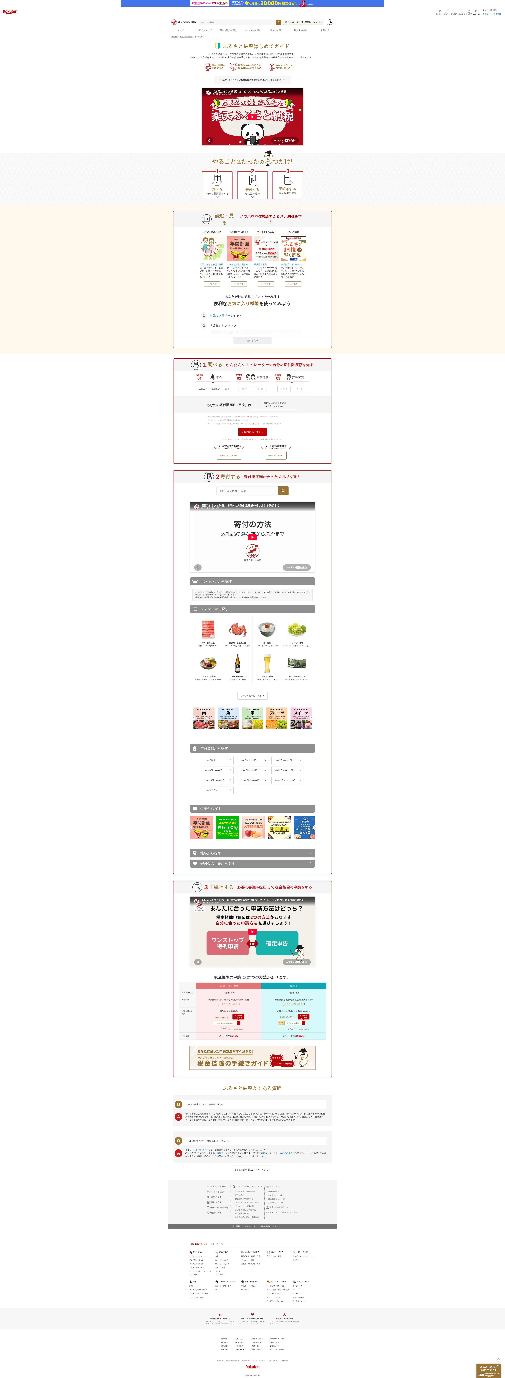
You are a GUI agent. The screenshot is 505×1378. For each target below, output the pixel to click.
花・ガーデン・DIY (274, 1297)
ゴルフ (217, 1290)
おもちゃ (296, 1260)
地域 (263, 1153)
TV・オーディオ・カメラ (198, 1290)
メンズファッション (196, 1260)
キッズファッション (196, 1264)
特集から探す (215, 1213)
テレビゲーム (297, 1286)
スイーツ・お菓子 (221, 1260)
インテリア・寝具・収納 (275, 1286)
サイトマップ (250, 1226)
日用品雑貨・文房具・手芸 (250, 1256)
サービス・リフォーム (275, 1301)
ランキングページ (202, 1150)
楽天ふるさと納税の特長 (211, 264)
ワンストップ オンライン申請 (247, 1202)
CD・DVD (296, 1290)
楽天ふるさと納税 (186, 37)
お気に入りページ (222, 315)
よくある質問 (234, 1226)
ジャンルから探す (217, 1192)
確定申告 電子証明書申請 (245, 1210)
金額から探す (215, 1197)
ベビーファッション (196, 1268)
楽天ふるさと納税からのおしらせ (283, 1212)
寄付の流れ (239, 1195)
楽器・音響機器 (298, 1297)
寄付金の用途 (286, 1153)
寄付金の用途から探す (219, 1207)
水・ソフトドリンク (222, 1264)
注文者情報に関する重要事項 (247, 1217)
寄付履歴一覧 (273, 1191)
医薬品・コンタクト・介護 (250, 1264)
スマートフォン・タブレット (199, 1293)
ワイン (217, 1271)
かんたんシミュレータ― (278, 1195)
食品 (216, 1256)
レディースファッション (198, 1256)
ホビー (295, 1293)
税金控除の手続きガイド (245, 1199)
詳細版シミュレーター (277, 1199)
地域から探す (215, 1202)
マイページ (275, 1186)
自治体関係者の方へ (268, 1226)
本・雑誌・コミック (300, 1301)
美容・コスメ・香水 (274, 1256)
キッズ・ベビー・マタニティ (303, 1256)
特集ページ (222, 1153)
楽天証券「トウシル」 (291, 264)
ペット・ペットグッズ (275, 1293)
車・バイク (245, 1290)
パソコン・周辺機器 (196, 1297)
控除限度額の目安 (275, 1202)
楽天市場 (174, 37)
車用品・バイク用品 (248, 1286)
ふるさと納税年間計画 (237, 264)
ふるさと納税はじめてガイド (249, 1186)
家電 (191, 1286)
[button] (447, 12)
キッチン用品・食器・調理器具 (278, 1290)
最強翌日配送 (260, 264)
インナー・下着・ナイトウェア (200, 1271)
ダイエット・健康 (247, 1260)
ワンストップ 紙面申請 (244, 1206)
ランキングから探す (218, 1186)
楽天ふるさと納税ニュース (281, 1207)
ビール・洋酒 (220, 1268)
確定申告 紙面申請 (242, 1214)
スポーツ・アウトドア (223, 1286)
